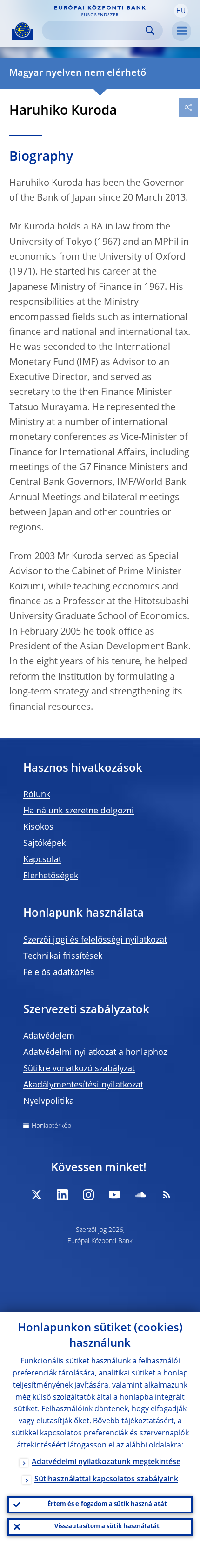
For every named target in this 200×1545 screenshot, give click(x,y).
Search (150, 30)
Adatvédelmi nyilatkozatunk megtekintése (106, 1462)
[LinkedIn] (62, 1195)
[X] (36, 1195)
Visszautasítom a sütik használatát (107, 1527)
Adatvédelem (48, 1036)
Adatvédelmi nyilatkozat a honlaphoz (95, 1052)
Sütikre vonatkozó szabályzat (79, 1069)
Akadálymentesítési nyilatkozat (83, 1085)
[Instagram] (88, 1195)
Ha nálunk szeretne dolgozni (78, 811)
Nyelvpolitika (48, 1101)
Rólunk (36, 795)
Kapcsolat (42, 860)
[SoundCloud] (140, 1195)
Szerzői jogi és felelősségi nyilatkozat (95, 940)
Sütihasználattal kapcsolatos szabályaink (106, 1479)
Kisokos (38, 827)
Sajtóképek (44, 843)
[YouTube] (114, 1195)
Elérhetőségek (50, 876)
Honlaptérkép (51, 1126)
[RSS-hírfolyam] (166, 1195)
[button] (181, 11)
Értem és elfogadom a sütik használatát (107, 1504)
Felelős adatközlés (58, 973)
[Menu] (181, 31)
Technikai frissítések (62, 956)
